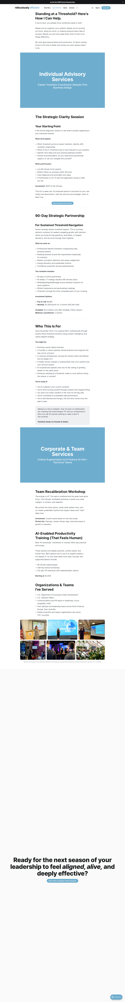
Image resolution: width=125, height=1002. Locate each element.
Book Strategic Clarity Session (62, 203)
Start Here (47, 8)
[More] (77, 8)
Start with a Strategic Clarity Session (62, 881)
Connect (71, 8)
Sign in (98, 8)
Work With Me (56, 8)
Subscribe (106, 8)
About (65, 8)
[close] (123, 2)
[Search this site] (92, 8)
